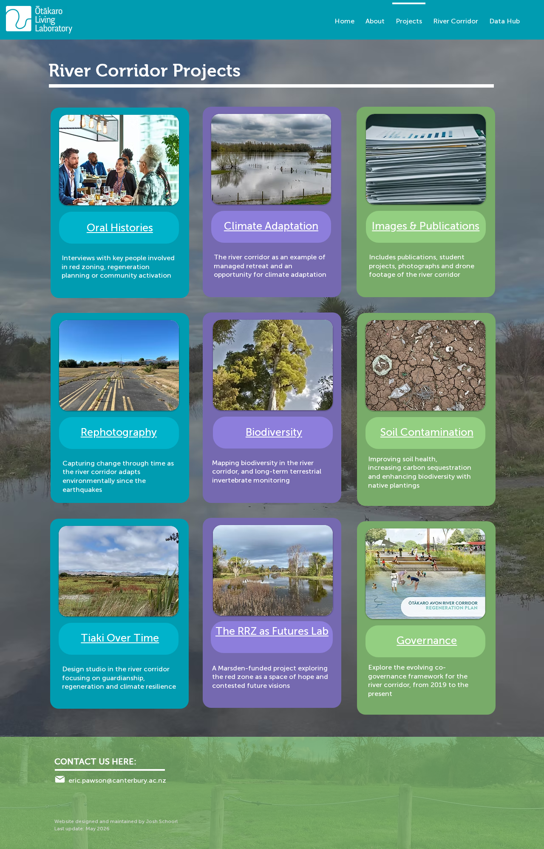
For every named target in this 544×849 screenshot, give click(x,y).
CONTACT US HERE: (95, 761)
